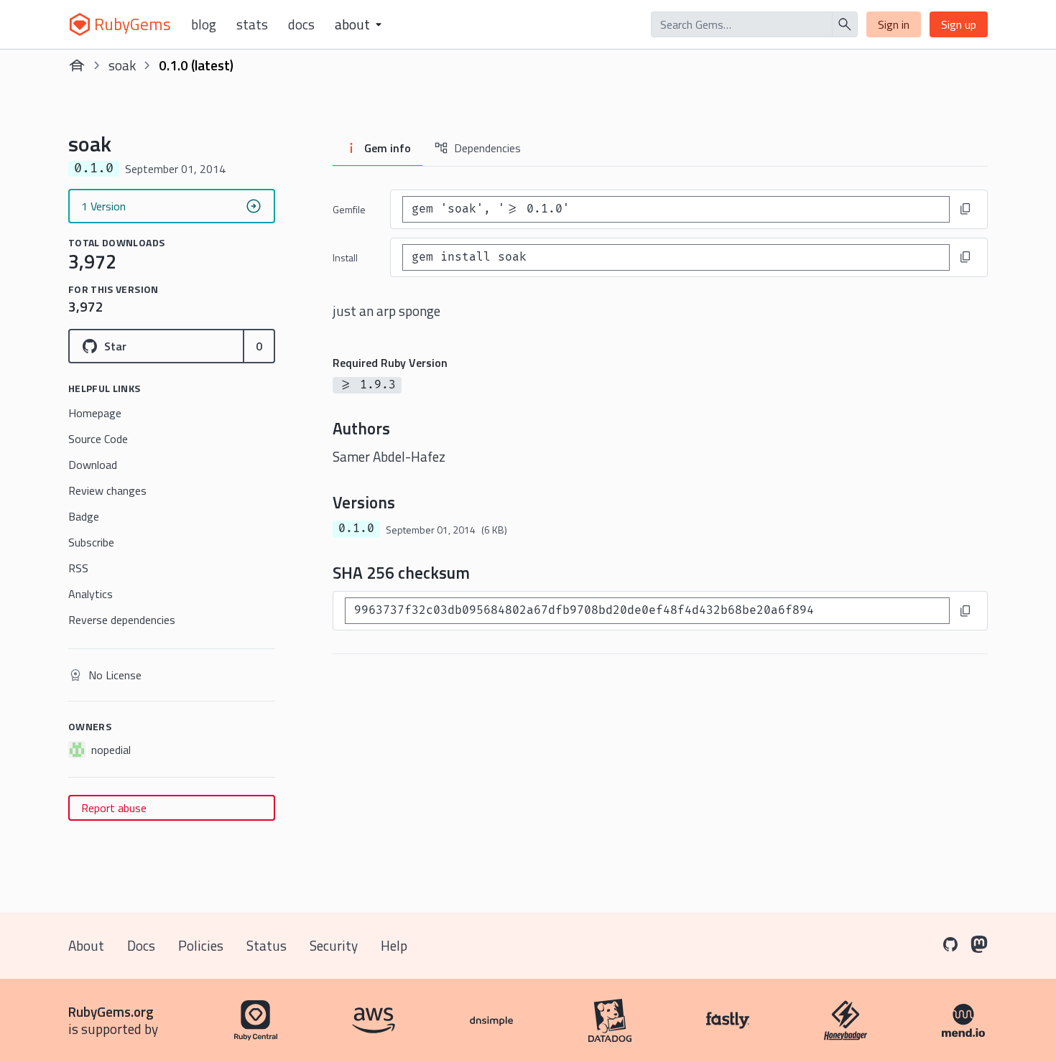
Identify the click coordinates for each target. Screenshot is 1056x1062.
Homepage (94, 412)
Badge (83, 516)
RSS (78, 568)
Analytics (90, 593)
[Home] (76, 65)
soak (122, 65)
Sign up (958, 24)
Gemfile (349, 209)
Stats (252, 24)
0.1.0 (356, 528)
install (345, 257)
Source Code (98, 438)
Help (394, 945)
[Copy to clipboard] (965, 209)
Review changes (107, 490)
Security (334, 945)
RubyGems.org (111, 1011)
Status (266, 945)
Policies (200, 945)
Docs (301, 24)
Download (92, 464)
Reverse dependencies (121, 619)
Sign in (893, 24)
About (86, 945)
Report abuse (114, 807)
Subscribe (91, 542)
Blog (203, 24)
